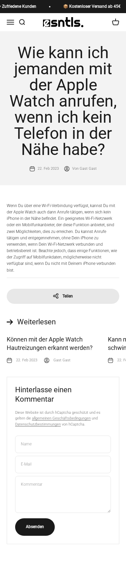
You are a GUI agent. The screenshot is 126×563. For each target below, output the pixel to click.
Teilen (67, 296)
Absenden (35, 526)
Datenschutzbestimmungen (38, 424)
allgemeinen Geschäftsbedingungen (61, 418)
